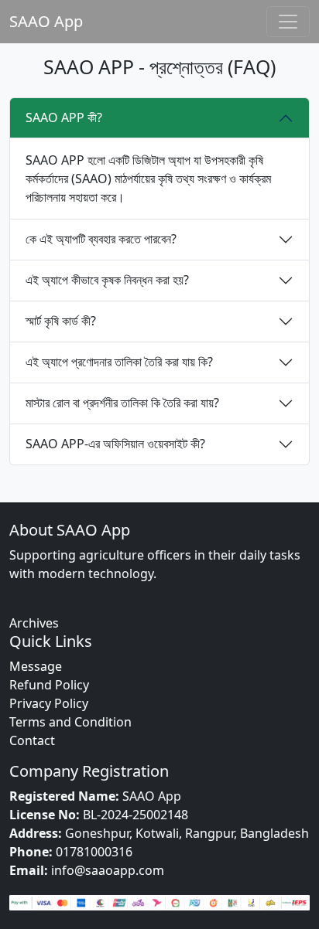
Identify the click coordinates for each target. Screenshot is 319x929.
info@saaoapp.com (107, 870)
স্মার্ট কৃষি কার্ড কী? (61, 320)
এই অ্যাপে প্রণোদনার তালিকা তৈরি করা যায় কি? (119, 361)
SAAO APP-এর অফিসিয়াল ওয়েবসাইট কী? (115, 443)
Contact (32, 740)
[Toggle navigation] (288, 21)
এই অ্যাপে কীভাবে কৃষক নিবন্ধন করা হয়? (107, 279)
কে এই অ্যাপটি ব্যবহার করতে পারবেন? (101, 238)
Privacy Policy (48, 703)
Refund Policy (49, 684)
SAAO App (46, 21)
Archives (34, 622)
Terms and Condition (70, 721)
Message (35, 666)
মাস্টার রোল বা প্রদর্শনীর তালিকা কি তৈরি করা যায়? (122, 402)
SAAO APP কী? (64, 117)
